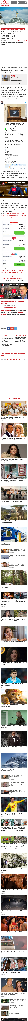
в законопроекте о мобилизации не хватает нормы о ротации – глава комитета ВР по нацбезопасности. (13, 270)
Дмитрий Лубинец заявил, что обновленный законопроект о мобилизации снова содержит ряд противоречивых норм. (13, 215)
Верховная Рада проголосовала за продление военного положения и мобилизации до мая (17, 80)
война (2, 355)
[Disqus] (14, 380)
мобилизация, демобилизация (9, 353)
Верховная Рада (22, 353)
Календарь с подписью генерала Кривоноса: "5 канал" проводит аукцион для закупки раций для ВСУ (20, 340)
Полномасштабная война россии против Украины (12, 29)
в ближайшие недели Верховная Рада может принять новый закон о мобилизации (13, 276)
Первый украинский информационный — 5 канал (5, 2)
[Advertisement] (14, 243)
